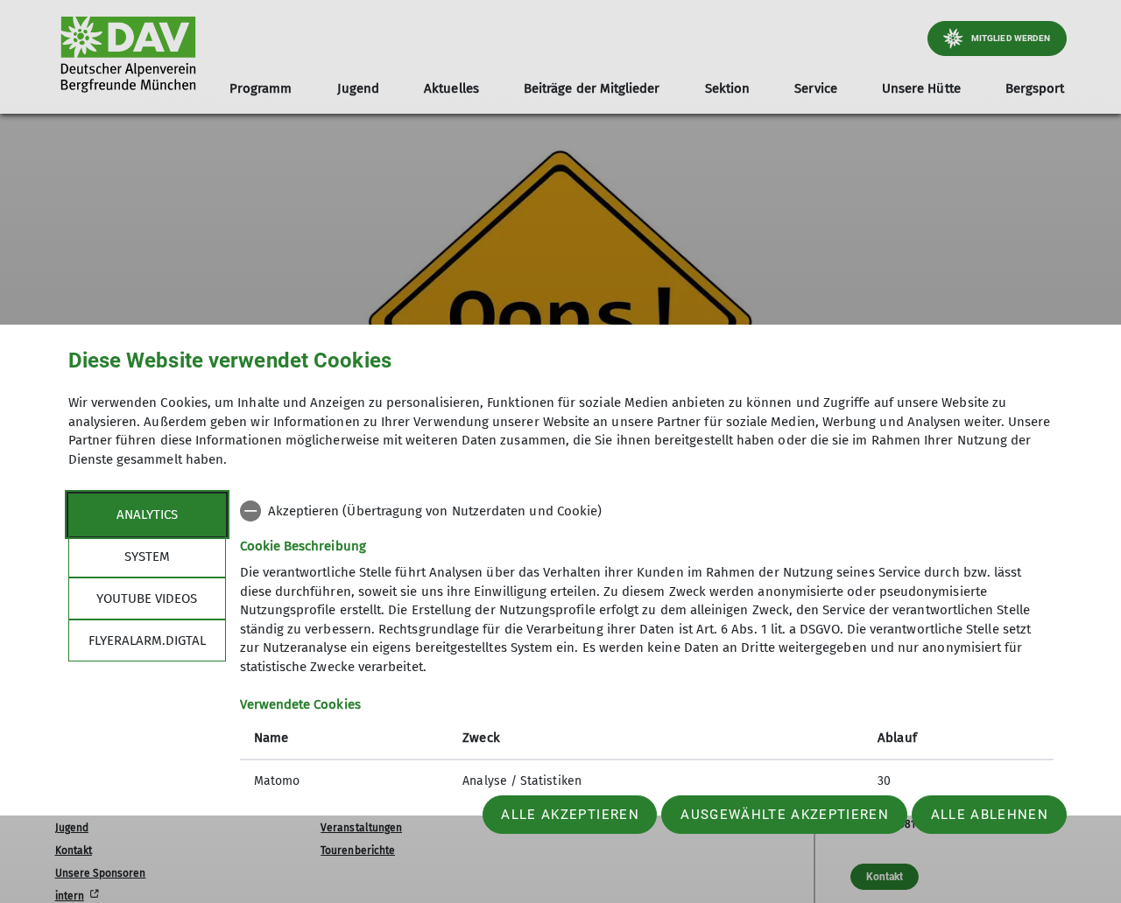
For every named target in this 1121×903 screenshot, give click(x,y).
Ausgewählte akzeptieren (784, 814)
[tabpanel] (647, 648)
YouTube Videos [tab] (146, 598)
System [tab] (147, 556)
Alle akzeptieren (569, 814)
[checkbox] (647, 511)
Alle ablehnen (989, 814)
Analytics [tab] (147, 514)
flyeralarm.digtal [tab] (147, 640)
